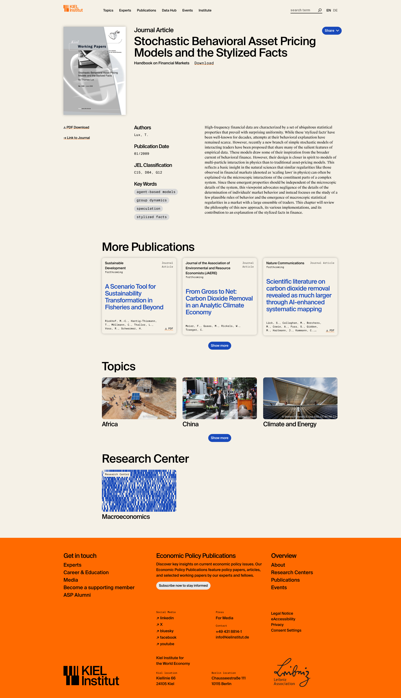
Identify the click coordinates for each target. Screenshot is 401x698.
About (278, 565)
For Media (224, 618)
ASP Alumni (77, 595)
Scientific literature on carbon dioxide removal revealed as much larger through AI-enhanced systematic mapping (298, 295)
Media (70, 580)
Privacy (277, 624)
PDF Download (77, 127)
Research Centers (292, 572)
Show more (219, 345)
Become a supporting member (99, 587)
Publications (285, 580)
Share (329, 30)
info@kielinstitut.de (232, 637)
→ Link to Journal (76, 138)
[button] (108, 10)
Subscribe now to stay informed (183, 585)
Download (204, 63)
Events (279, 587)
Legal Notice (282, 613)
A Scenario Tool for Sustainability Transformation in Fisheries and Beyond (134, 297)
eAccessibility (283, 619)
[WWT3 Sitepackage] (79, 8)
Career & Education (86, 572)
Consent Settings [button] (286, 630)
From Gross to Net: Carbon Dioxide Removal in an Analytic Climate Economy (219, 302)
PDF (170, 328)
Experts (72, 565)
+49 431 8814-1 (229, 631)
